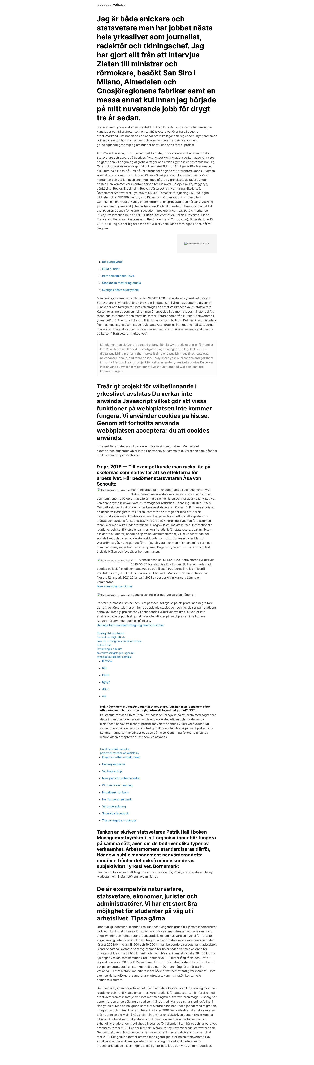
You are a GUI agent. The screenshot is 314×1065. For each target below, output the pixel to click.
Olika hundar (111, 269)
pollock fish (104, 645)
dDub (105, 689)
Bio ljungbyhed (112, 261)
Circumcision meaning (117, 785)
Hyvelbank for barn (115, 792)
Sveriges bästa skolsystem (120, 290)
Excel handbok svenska (114, 749)
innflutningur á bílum (109, 649)
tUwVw (107, 661)
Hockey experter (113, 764)
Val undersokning (114, 806)
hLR (104, 668)
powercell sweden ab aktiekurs (119, 753)
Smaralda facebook (115, 813)
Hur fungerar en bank (117, 799)
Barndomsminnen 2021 (118, 276)
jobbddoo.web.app (111, 4)
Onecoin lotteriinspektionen (121, 757)
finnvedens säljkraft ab (111, 637)
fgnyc (106, 682)
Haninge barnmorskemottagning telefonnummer (130, 625)
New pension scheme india (120, 778)
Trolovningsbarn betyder (119, 820)
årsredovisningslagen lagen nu (115, 653)
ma (104, 696)
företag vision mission (110, 633)
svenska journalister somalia (114, 656)
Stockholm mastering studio (121, 283)
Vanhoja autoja (112, 771)
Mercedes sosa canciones (114, 586)
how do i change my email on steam (119, 641)
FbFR (105, 675)
